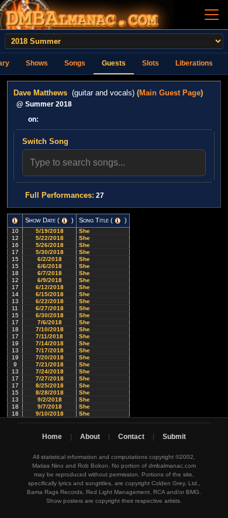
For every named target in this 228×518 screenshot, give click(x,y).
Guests (114, 63)
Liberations (194, 63)
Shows (37, 63)
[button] (15, 220)
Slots (150, 63)
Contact (131, 437)
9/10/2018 (50, 413)
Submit (174, 437)
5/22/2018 (50, 238)
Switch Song (45, 141)
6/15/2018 (50, 294)
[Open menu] (211, 14)
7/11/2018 (49, 336)
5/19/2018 (50, 231)
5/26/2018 (50, 245)
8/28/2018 (50, 392)
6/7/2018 (49, 273)
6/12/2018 (50, 287)
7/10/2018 (50, 329)
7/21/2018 (50, 364)
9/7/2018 (49, 406)
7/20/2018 (50, 357)
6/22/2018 (50, 301)
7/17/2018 (50, 350)
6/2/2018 (49, 259)
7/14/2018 (50, 343)
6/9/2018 (49, 280)
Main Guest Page (170, 92)
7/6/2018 (49, 322)
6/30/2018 (50, 315)
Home (52, 437)
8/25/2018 (50, 385)
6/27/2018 (50, 308)
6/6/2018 (49, 266)
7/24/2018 (50, 371)
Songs (74, 63)
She (85, 231)
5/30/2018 (50, 252)
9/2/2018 (49, 399)
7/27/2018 (50, 378)
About (90, 437)
